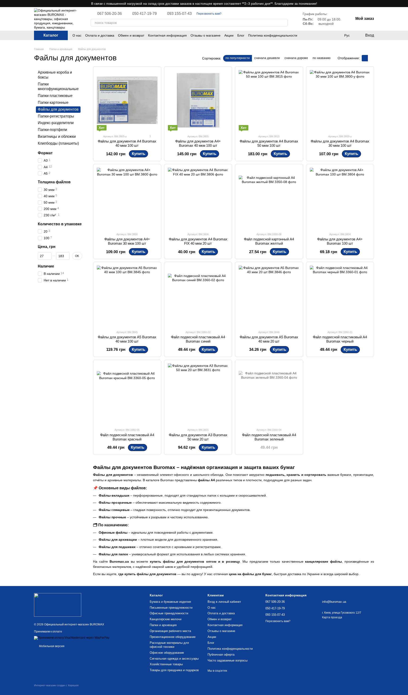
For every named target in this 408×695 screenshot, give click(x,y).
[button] (404, 3)
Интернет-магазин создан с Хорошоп (56, 685)
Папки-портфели (52, 130)
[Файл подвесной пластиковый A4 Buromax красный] (127, 394)
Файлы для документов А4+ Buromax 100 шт (340, 241)
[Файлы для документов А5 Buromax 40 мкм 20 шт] (269, 296)
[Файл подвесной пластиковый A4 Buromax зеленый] (269, 394)
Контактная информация (167, 35)
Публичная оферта (221, 654)
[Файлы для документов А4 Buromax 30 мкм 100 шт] (340, 100)
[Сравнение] (337, 35)
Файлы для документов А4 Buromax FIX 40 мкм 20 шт (198, 241)
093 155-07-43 (179, 14)
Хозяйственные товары (166, 664)
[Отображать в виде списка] (371, 58)
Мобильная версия (51, 646)
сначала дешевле (267, 58)
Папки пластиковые (55, 96)
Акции (229, 35)
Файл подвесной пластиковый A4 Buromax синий (198, 339)
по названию (322, 58)
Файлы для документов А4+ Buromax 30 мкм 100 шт (127, 241)
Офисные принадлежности (169, 613)
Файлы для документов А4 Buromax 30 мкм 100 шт (340, 143)
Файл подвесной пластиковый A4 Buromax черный (340, 339)
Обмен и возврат (131, 35)
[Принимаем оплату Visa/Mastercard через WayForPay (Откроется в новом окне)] (71, 637)
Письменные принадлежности (171, 607)
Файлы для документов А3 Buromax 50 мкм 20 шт (198, 437)
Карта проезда (332, 617)
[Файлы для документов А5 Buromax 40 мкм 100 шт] (127, 296)
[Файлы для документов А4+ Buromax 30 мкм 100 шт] (127, 198)
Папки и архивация (163, 625)
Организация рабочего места (170, 631)
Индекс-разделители (56, 123)
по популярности (237, 58)
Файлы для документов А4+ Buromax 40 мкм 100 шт (198, 143)
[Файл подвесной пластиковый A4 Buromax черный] (340, 296)
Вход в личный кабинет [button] (224, 601)
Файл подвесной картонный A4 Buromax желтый (269, 241)
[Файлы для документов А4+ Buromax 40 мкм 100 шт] (198, 100)
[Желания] (327, 35)
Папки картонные (53, 102)
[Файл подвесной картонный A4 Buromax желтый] (269, 198)
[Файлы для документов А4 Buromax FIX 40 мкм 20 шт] (198, 198)
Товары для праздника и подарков (174, 670)
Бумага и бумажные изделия (170, 601)
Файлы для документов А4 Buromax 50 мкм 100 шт (269, 143)
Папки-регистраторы (56, 116)
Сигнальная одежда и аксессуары (174, 658)
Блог (240, 35)
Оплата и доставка (99, 35)
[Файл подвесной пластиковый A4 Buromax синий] (198, 296)
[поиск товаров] (284, 22)
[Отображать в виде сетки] (365, 58)
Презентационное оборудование (173, 637)
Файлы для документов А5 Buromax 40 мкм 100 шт (127, 339)
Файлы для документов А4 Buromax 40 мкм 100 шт (127, 143)
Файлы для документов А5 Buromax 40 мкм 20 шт (269, 339)
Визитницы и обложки (57, 136)
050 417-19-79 (144, 14)
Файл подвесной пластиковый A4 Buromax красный (127, 437)
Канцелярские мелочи (165, 619)
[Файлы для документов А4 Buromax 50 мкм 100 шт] (269, 100)
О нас (76, 35)
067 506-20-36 (109, 14)
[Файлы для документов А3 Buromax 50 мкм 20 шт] (198, 394)
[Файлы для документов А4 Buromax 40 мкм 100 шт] (127, 100)
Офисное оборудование (167, 652)
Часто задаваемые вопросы (227, 660)
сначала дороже (296, 58)
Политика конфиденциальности (272, 35)
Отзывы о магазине (206, 35)
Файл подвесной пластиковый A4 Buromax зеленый (269, 437)
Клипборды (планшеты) (58, 143)
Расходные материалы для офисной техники (169, 645)
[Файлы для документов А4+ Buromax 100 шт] (340, 198)
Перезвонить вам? (208, 13)
